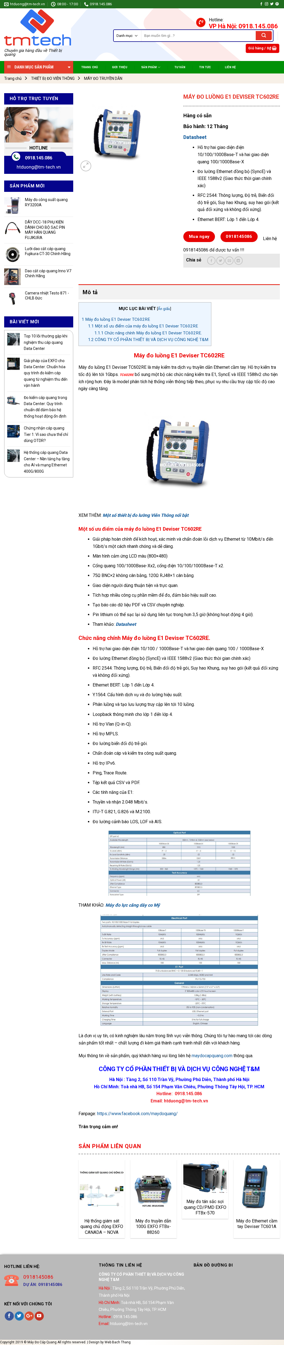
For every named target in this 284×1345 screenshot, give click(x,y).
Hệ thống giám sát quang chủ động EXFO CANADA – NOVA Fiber (101, 1226)
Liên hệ (230, 67)
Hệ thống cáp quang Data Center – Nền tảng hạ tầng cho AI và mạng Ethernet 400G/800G (47, 461)
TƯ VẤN (179, 67)
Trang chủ (13, 78)
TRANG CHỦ (89, 67)
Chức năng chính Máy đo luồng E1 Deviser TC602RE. (148, 332)
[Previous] (79, 1201)
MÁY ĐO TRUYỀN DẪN (103, 78)
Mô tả (90, 292)
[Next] (279, 1201)
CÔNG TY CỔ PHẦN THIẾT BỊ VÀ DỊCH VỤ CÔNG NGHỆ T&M (148, 339)
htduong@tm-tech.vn (39, 167)
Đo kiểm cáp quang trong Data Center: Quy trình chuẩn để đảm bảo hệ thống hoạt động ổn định (45, 406)
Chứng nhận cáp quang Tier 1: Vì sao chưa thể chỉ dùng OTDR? (46, 434)
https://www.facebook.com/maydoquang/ (137, 1113)
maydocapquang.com (212, 1055)
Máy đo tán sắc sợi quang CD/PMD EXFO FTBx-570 (205, 1207)
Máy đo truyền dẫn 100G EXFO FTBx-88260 (153, 1226)
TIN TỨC (205, 67)
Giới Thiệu (119, 67)
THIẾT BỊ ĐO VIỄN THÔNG (53, 78)
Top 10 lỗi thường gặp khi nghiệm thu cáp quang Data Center (45, 342)
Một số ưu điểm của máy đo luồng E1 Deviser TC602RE (143, 326)
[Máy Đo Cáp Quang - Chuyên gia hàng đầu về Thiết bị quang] (37, 27)
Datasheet (195, 137)
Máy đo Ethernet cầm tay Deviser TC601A (256, 1223)
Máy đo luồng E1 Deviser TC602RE (116, 319)
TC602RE (126, 375)
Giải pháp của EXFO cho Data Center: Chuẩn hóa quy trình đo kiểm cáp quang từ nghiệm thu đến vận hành (45, 373)
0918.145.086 (38, 158)
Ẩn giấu (164, 308)
